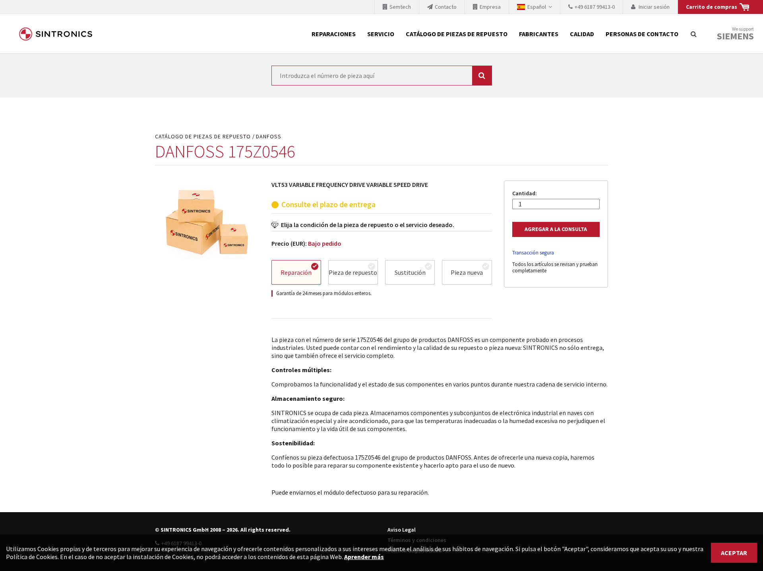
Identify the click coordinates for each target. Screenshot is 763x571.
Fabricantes (538, 34)
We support (735, 34)
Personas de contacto (642, 34)
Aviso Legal (401, 529)
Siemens (735, 36)
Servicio (380, 34)
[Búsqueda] (693, 34)
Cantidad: (524, 193)
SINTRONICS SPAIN (55, 34)
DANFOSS (268, 136)
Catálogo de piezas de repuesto (456, 34)
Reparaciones (334, 34)
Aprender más (364, 557)
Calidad (582, 34)
